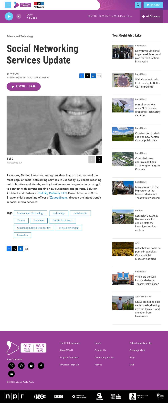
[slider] (24, 16)
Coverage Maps (137, 350)
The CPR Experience (70, 343)
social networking (68, 228)
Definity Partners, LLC (52, 193)
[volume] (19, 16)
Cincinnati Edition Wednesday (34, 228)
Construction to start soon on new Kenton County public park (147, 136)
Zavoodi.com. (59, 197)
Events (97, 343)
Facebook (39, 220)
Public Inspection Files (140, 343)
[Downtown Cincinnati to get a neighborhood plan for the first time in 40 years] (123, 52)
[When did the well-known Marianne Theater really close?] (123, 278)
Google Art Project (63, 220)
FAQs (132, 357)
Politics (139, 210)
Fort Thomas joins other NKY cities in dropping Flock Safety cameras (147, 109)
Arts (137, 243)
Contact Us (100, 350)
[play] (9, 16)
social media (80, 213)
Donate (155, 5)
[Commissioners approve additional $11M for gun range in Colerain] (123, 159)
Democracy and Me (104, 357)
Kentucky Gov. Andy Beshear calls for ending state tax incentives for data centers (146, 223)
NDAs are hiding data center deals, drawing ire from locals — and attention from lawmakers (147, 309)
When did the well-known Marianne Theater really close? (147, 280)
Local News (141, 45)
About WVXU (66, 350)
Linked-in (22, 235)
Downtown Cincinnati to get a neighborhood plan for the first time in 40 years (148, 56)
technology (59, 213)
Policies (98, 364)
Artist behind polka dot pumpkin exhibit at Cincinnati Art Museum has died (148, 253)
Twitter (21, 220)
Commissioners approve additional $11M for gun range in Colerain (147, 163)
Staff (131, 364)
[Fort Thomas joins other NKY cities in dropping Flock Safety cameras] (123, 105)
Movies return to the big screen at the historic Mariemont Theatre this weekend (147, 192)
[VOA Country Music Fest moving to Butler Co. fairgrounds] (123, 80)
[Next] (99, 159)
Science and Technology (20, 36)
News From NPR (143, 296)
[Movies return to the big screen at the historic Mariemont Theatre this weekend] (123, 188)
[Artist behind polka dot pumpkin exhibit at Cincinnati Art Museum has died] (123, 249)
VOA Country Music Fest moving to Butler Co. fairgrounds (147, 82)
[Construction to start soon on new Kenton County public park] (123, 134)
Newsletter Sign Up (69, 364)
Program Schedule (69, 357)
